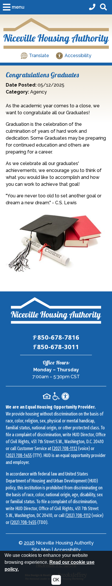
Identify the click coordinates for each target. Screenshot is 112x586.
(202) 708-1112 (64, 448)
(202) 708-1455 (19, 455)
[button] (13, 7)
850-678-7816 (58, 337)
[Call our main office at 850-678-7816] (92, 7)
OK (56, 579)
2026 (29, 543)
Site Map (41, 550)
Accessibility (67, 550)
